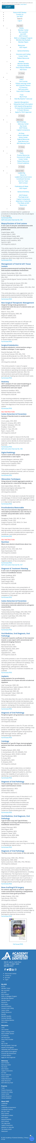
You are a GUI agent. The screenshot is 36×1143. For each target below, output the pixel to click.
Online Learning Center (23, 83)
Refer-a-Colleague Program (23, 38)
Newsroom (23, 205)
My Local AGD (23, 32)
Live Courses (23, 81)
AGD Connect (23, 36)
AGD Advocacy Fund (23, 143)
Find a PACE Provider (23, 91)
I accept (8, 7)
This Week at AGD (23, 203)
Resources (21, 45)
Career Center (23, 56)
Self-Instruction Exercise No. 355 (12, 220)
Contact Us (8, 975)
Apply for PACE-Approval (23, 112)
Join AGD (23, 34)
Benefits (21, 62)
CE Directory (23, 87)
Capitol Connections (23, 130)
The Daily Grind (23, 197)
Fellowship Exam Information (23, 104)
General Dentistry (23, 51)
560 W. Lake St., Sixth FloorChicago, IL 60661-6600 (12, 963)
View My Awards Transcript (23, 99)
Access (21, 28)
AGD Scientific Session (23, 85)
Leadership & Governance (23, 177)
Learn (21, 79)
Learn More (23, 4)
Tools (21, 153)
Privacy (26, 1137)
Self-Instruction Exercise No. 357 (12, 565)
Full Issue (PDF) (18, 944)
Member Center (23, 30)
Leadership (21, 173)
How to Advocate (23, 135)
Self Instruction (23, 89)
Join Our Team (23, 181)
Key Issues (23, 126)
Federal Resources (23, 139)
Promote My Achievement (23, 108)
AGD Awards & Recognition (23, 106)
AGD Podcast (23, 195)
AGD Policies (23, 128)
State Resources (23, 141)
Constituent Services (23, 179)
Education (4, 1025)
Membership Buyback (23, 40)
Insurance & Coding (23, 157)
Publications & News (21, 186)
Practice (4, 1086)
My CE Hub (23, 97)
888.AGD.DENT (9, 966)
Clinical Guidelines (23, 163)
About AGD (5, 1101)
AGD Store (23, 70)
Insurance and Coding (23, 54)
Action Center (23, 137)
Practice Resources (23, 155)
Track (21, 95)
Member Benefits (23, 64)
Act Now (21, 133)
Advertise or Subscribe (23, 201)
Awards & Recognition (21, 102)
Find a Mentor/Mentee (23, 67)
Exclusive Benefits (23, 66)
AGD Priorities (21, 122)
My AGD (4, 984)
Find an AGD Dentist (10, 973)
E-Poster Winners (23, 110)
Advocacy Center (23, 124)
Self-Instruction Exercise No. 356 (12, 449)
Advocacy (4, 1061)
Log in (6, 979)
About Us (23, 175)
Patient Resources (23, 58)
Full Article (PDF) (6, 218)
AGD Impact (23, 47)
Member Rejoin (23, 42)
